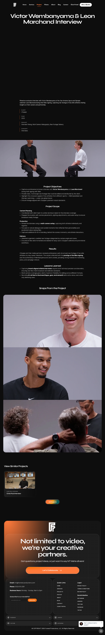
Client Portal (61, 606)
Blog (58, 600)
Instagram (80, 598)
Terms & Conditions (83, 588)
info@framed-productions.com (24, 583)
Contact (60, 603)
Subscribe (32, 600)
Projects (60, 591)
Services (59, 588)
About (59, 597)
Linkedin (79, 601)
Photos (59, 594)
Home (58, 585)
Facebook (80, 607)
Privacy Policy (81, 585)
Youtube (80, 604)
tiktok (79, 610)
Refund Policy (81, 591)
